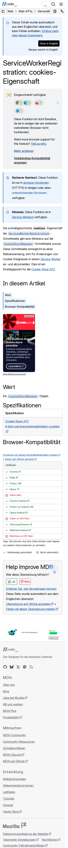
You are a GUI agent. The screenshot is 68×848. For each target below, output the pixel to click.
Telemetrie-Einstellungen (19, 839)
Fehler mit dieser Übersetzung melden (30, 609)
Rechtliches (49, 839)
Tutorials (8, 798)
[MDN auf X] (18, 667)
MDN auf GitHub (14, 761)
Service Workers (23, 217)
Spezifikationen (15, 301)
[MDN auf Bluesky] (11, 667)
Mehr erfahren (24, 151)
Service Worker (50, 259)
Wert (8, 295)
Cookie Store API (43, 269)
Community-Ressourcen (19, 741)
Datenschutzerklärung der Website (25, 834)
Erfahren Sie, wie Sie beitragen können (31, 589)
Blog (6, 691)
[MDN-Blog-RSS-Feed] (31, 667)
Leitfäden (9, 792)
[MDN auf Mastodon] (24, 667)
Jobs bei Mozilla (13, 698)
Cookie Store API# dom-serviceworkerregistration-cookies (32, 423)
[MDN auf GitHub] (5, 667)
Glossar (8, 805)
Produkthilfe (11, 717)
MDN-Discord (12, 754)
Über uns (9, 685)
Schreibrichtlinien (14, 748)
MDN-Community (14, 735)
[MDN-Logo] (10, 649)
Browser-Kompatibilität (19, 306)
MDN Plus (9, 711)
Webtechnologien (14, 779)
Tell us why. (39, 144)
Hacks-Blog (11, 811)
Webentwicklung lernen (18, 785)
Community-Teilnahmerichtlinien (24, 845)
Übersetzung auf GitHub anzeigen (28, 604)
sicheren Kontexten (36, 182)
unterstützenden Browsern (29, 193)
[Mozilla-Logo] (14, 825)
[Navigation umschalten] (61, 4)
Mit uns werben (13, 704)
